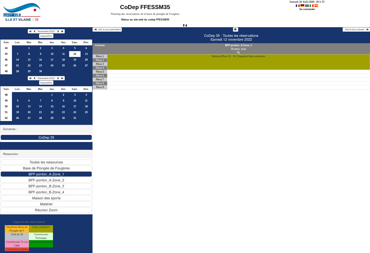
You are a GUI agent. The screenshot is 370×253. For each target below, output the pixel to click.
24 (52, 65)
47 (6, 65)
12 (17, 106)
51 (6, 112)
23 (40, 65)
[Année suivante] (62, 31)
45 (6, 53)
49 (6, 100)
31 (74, 118)
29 (29, 71)
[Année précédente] (30, 31)
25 (63, 65)
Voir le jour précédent (109, 29)
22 (29, 65)
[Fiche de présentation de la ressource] (238, 52)
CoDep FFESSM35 (145, 7)
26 (74, 65)
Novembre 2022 (46, 31)
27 (86, 65)
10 (52, 53)
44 (6, 48)
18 (63, 59)
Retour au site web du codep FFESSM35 (145, 19)
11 (63, 53)
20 (86, 59)
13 (86, 53)
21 (17, 65)
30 (40, 71)
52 (6, 118)
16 (40, 59)
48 (6, 71)
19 (74, 59)
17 (52, 59)
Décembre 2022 (46, 78)
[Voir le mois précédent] (34, 31)
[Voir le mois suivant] (58, 31)
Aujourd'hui (46, 35)
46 (6, 59)
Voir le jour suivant (355, 29)
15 (29, 59)
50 (6, 106)
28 (17, 71)
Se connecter (307, 9)
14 (17, 59)
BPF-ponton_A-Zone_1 (238, 45)
